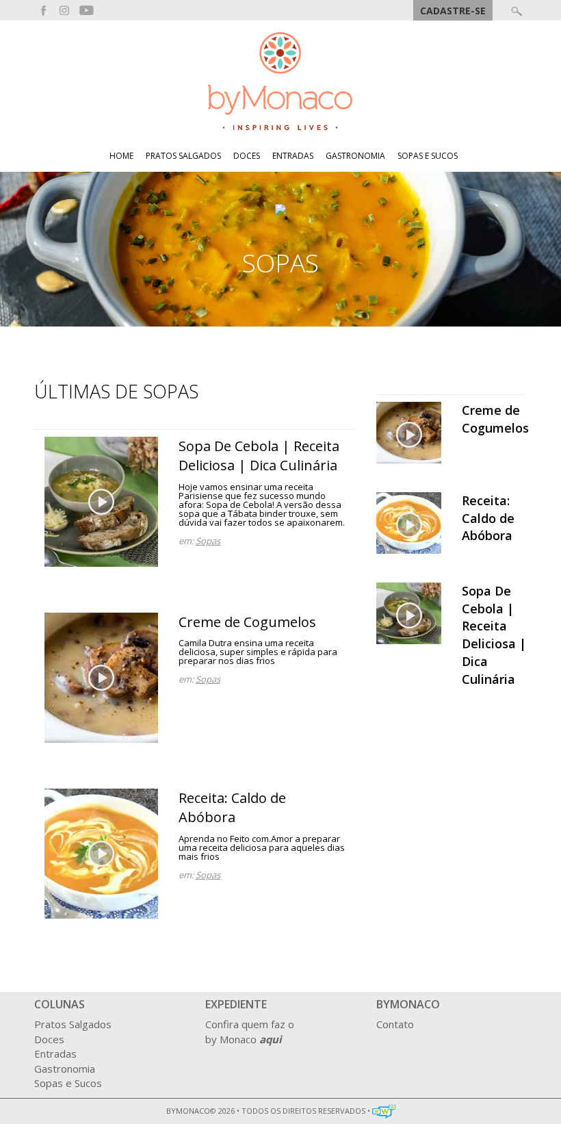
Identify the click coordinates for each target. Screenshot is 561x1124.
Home (121, 156)
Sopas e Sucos (427, 156)
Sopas (208, 541)
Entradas (292, 156)
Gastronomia (355, 156)
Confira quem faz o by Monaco (249, 1031)
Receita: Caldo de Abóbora (232, 808)
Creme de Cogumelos (247, 622)
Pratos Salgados (183, 156)
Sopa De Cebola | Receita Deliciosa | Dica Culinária (259, 456)
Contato (395, 1024)
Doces (246, 156)
